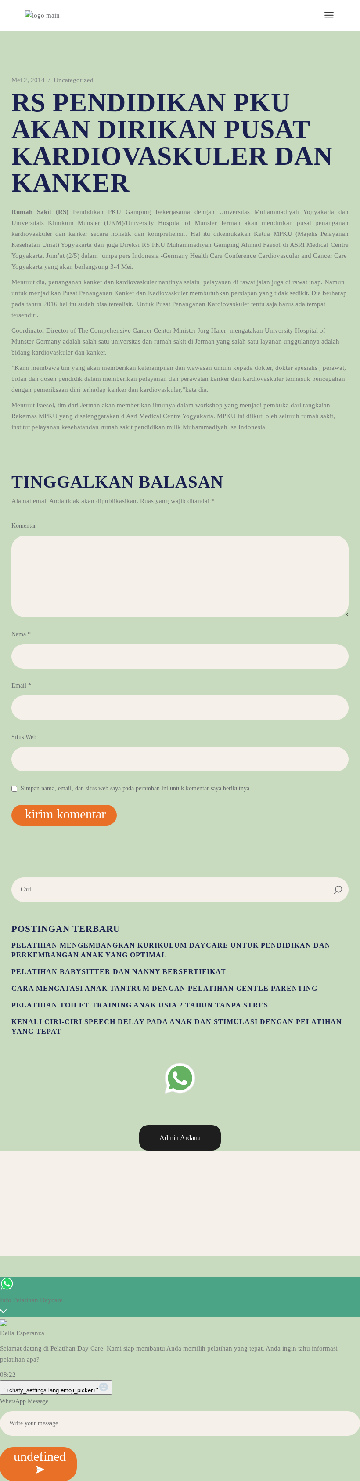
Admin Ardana (180, 1137)
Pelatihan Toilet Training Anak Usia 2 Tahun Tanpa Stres (139, 1005)
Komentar (23, 525)
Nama (21, 634)
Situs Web (23, 737)
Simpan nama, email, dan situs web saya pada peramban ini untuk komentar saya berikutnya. (136, 788)
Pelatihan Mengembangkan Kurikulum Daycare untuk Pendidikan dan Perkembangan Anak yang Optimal (171, 950)
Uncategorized (74, 79)
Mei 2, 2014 (28, 79)
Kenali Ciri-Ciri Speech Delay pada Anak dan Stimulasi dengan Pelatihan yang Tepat (176, 1026)
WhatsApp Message (24, 1401)
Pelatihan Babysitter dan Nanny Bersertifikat (118, 971)
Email (21, 685)
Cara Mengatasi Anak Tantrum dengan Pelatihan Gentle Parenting (164, 988)
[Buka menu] (329, 15)
